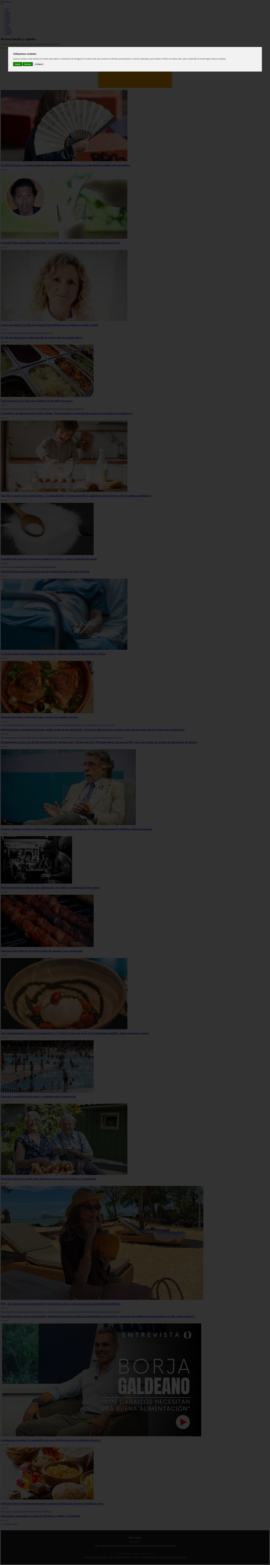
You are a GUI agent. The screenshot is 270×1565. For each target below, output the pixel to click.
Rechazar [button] (27, 64)
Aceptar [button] (18, 64)
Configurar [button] (39, 64)
